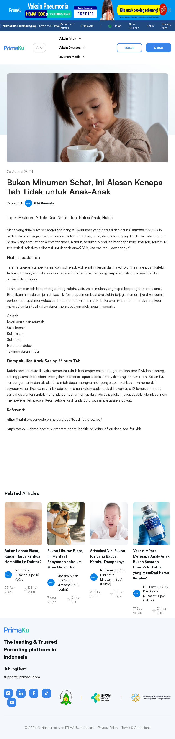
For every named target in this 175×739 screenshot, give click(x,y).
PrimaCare (87, 26)
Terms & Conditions (136, 727)
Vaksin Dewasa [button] (70, 47)
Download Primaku (31, 26)
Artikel (150, 26)
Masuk (129, 48)
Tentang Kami (166, 25)
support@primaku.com (22, 677)
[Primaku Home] (14, 48)
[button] (8, 693)
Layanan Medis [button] (69, 56)
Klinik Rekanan (134, 25)
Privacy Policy (108, 727)
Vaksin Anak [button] (67, 38)
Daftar (158, 48)
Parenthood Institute (66, 25)
